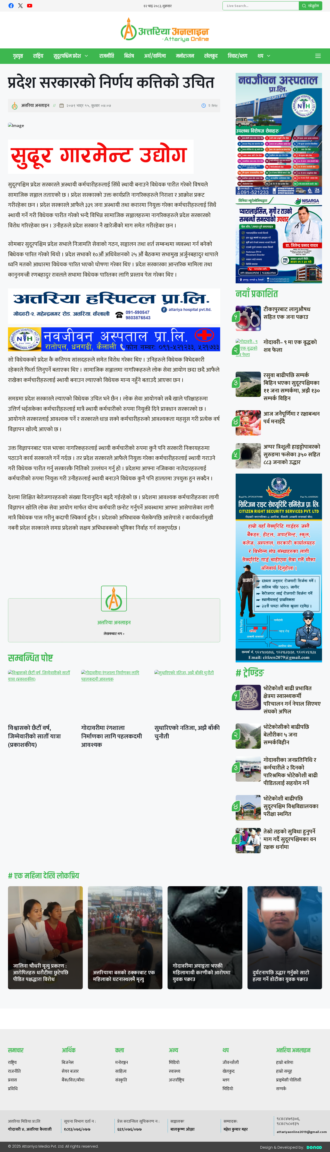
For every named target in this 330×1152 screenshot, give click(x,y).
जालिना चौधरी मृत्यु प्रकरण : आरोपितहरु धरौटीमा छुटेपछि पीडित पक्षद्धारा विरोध (40, 973)
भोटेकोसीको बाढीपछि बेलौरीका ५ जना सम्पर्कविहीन (286, 734)
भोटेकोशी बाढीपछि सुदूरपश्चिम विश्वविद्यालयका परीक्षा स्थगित (290, 806)
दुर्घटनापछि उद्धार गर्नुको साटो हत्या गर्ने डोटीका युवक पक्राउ (281, 976)
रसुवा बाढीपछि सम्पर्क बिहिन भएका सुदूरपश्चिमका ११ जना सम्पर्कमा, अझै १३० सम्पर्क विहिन (291, 387)
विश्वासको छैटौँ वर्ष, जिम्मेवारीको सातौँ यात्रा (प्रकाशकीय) (34, 736)
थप (260, 56)
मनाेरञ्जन (185, 56)
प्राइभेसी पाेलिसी (288, 1080)
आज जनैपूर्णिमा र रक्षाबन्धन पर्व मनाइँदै (291, 417)
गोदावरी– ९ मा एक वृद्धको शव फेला (290, 346)
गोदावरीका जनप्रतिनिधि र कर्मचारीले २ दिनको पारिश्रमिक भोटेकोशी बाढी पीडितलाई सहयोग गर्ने (290, 771)
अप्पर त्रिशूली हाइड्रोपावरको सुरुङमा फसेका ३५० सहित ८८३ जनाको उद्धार (291, 454)
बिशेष (129, 56)
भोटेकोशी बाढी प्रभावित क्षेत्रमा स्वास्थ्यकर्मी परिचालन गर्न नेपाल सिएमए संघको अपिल (292, 700)
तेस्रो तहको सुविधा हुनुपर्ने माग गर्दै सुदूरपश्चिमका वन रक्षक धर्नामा (289, 839)
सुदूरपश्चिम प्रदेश (67, 56)
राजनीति (107, 56)
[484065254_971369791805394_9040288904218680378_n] (279, 135)
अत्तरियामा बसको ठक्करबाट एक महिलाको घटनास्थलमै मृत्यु (124, 976)
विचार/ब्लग (237, 56)
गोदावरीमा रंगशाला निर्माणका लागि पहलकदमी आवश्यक (111, 736)
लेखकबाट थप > (114, 634)
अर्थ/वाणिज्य (155, 56)
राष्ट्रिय (38, 56)
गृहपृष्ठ (18, 56)
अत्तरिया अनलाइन (35, 105)
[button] (318, 56)
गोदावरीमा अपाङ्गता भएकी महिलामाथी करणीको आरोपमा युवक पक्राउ (201, 973)
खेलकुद (211, 56)
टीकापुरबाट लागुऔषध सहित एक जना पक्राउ (286, 313)
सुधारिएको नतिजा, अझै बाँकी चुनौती (187, 732)
